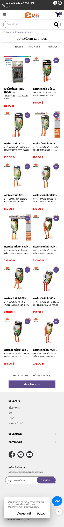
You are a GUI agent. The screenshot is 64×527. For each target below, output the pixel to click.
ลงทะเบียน (46, 480)
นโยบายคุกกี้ (24, 514)
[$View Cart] (58, 14)
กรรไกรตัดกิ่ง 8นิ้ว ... (15, 143)
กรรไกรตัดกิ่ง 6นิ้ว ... (44, 89)
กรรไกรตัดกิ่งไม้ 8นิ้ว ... (45, 247)
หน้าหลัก (5, 32)
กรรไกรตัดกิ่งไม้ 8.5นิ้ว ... (46, 195)
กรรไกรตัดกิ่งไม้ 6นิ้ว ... (45, 143)
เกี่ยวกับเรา (14, 408)
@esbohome (60, 3)
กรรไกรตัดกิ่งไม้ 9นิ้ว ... (45, 350)
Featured (18, 46)
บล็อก (11, 418)
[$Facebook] (55, 3)
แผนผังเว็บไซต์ (16, 423)
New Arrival (34, 46)
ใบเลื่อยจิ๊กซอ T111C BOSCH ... (14, 90)
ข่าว (10, 413)
